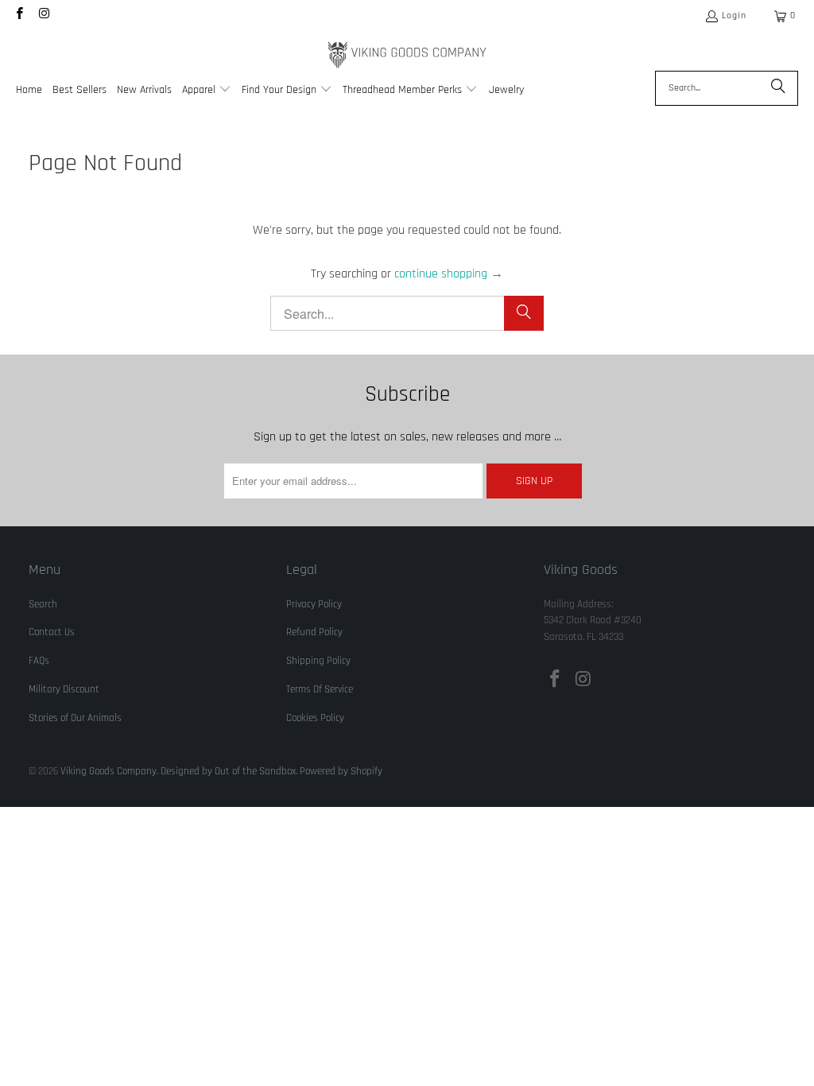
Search (43, 604)
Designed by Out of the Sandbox (228, 771)
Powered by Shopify (341, 771)
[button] (206, 91)
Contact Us (52, 632)
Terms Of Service (319, 689)
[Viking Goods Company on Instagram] (43, 15)
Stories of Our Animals (75, 718)
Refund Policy (314, 632)
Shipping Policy (318, 660)
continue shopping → (448, 274)
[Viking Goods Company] (407, 55)
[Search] (778, 88)
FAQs (39, 660)
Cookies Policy (315, 718)
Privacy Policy (314, 604)
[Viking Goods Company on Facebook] (18, 15)
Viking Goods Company (108, 771)
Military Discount (64, 689)
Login (734, 15)
